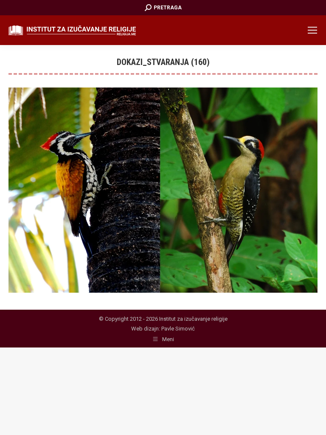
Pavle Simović (178, 328)
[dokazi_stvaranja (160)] (163, 190)
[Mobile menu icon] (312, 30)
